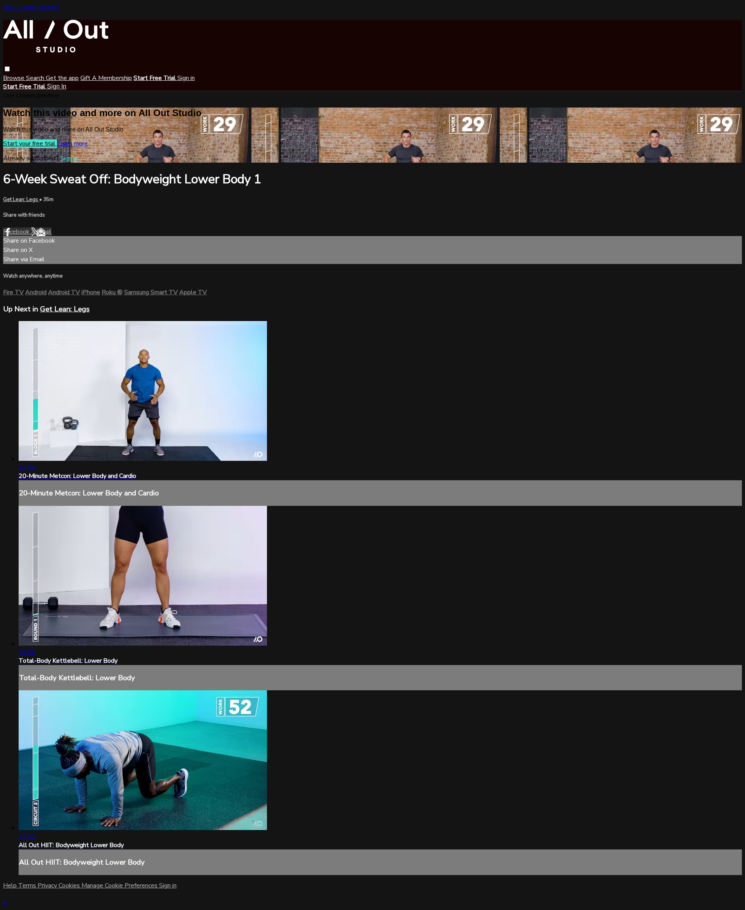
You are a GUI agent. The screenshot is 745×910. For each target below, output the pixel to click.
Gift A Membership (106, 78)
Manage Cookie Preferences (120, 885)
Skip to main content (31, 7)
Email (44, 232)
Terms (28, 885)
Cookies (70, 885)
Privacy (48, 885)
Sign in (186, 78)
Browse (14, 78)
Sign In (56, 86)
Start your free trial (30, 143)
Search (36, 78)
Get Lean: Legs (21, 199)
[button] (7, 68)
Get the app (62, 78)
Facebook (17, 232)
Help (10, 885)
